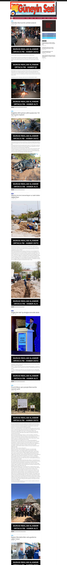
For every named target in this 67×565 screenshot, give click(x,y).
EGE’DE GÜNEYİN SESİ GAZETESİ (20, 18)
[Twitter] (56, 0)
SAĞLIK (45, 18)
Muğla (21, 189)
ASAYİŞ (15, 110)
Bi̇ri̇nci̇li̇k (17, 381)
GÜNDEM (27, 18)
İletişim (52, 18)
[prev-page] (42, 59)
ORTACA (48, 18)
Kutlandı (20, 107)
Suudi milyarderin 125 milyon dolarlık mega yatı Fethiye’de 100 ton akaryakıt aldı (48, 43)
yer (24, 531)
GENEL (15, 20)
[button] (55, 18)
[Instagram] (54, 0)
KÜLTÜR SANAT (39, 18)
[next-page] (43, 59)
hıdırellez (17, 107)
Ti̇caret (23, 531)
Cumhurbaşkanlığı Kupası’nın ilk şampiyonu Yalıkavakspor (47, 52)
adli (14, 381)
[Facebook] (53, 0)
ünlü (25, 107)
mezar (18, 531)
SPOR (35, 18)
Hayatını (17, 189)
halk (15, 107)
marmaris (23, 107)
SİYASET (31, 18)
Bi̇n (14, 189)
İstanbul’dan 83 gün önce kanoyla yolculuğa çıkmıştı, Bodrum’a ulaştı (48, 48)
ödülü (22, 381)
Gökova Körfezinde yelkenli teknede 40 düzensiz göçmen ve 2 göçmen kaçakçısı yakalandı (48, 56)
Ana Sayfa (12, 20)
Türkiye (23, 189)
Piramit (20, 531)
